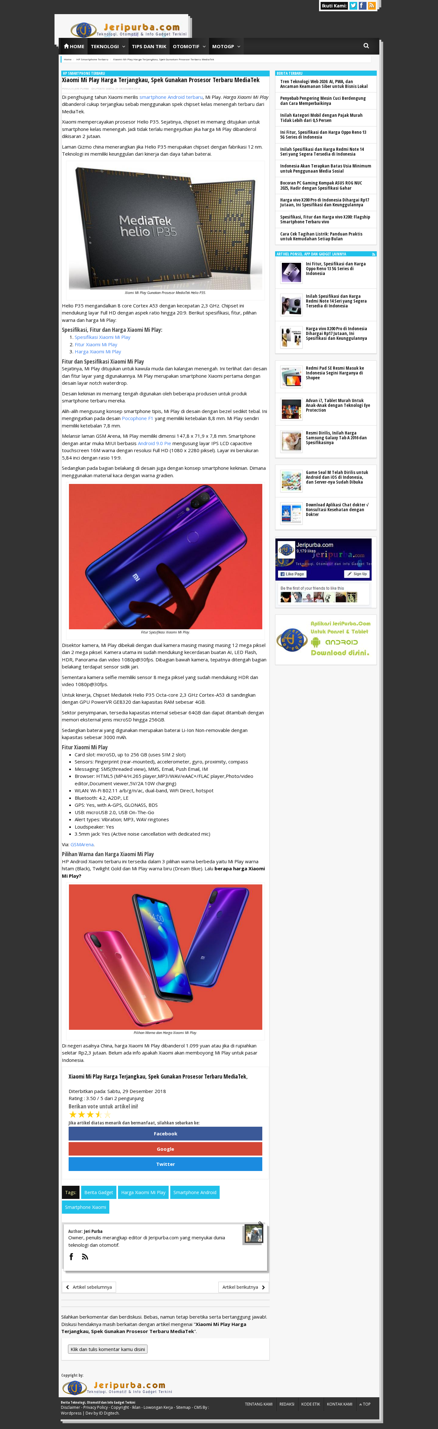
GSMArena (82, 844)
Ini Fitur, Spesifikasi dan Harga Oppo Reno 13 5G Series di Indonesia (323, 134)
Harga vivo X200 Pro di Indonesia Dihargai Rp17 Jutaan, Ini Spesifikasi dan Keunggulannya (324, 202)
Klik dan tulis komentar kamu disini (108, 1349)
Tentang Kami (259, 1404)
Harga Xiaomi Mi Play (98, 351)
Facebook (165, 1133)
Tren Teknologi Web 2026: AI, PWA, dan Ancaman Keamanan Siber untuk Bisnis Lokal (324, 83)
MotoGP (223, 46)
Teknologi (105, 46)
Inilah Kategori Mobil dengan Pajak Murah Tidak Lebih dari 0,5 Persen (321, 117)
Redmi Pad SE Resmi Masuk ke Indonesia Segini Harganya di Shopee (335, 373)
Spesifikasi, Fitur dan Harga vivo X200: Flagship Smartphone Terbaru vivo (325, 219)
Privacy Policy (95, 1407)
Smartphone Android (194, 1192)
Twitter (165, 1164)
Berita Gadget (98, 1192)
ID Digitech (109, 1413)
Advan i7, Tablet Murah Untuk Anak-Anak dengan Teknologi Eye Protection (338, 405)
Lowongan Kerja (158, 1407)
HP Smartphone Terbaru (84, 73)
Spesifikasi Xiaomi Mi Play (103, 337)
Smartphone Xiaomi (85, 1207)
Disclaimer (70, 1407)
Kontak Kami (339, 1404)
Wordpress (71, 1413)
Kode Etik (310, 1404)
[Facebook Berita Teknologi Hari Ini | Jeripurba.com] (323, 572)
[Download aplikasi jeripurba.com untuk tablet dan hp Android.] (323, 640)
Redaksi (287, 1404)
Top (366, 1404)
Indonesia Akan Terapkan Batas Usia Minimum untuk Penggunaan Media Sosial (325, 168)
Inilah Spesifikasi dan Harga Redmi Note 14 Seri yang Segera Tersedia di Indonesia (322, 151)
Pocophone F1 (138, 418)
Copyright (120, 1407)
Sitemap (183, 1407)
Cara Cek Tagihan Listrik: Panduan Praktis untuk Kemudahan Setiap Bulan (321, 236)
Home (76, 46)
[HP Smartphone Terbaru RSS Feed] (373, 254)
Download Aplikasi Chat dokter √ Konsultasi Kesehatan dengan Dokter (337, 510)
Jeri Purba (81, 88)
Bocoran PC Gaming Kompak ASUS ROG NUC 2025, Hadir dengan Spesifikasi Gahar (321, 185)
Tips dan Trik (149, 46)
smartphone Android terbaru (171, 97)
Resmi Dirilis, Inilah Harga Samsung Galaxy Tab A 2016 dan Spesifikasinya (336, 438)
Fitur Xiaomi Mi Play (96, 344)
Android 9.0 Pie (154, 443)
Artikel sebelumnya (90, 1287)
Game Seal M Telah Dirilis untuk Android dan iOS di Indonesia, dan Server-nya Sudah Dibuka (337, 477)
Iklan (136, 1407)
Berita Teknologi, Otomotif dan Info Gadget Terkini (98, 1402)
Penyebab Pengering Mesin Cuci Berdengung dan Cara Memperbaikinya (323, 100)
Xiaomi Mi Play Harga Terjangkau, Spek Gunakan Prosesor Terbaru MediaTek (160, 79)
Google (165, 1149)
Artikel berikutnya (242, 1287)
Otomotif (186, 46)
